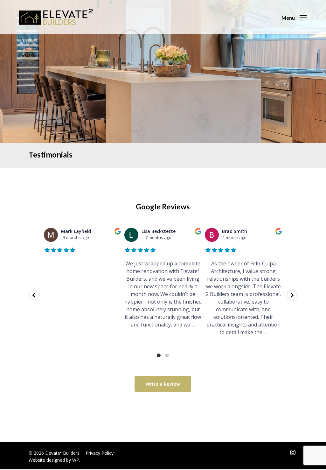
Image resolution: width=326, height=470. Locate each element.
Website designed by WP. (54, 460)
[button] (294, 17)
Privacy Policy (100, 453)
